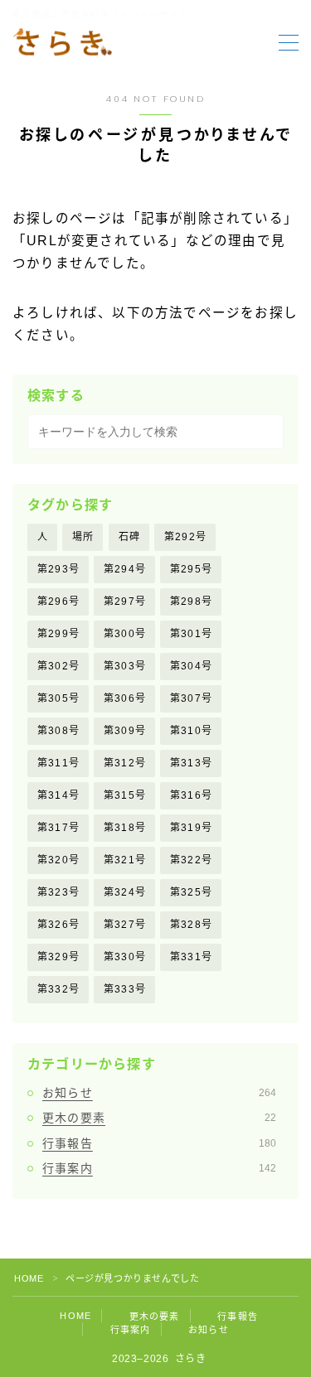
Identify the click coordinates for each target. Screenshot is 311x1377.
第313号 (191, 763)
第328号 (191, 924)
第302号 (58, 666)
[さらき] (62, 43)
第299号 (58, 634)
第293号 (58, 569)
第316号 (191, 795)
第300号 (125, 634)
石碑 (129, 537)
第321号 (125, 860)
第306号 (125, 698)
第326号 (58, 924)
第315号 (125, 795)
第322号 (191, 860)
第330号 (125, 957)
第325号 (191, 892)
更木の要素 (159, 1117)
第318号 (125, 827)
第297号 (125, 601)
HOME (28, 1278)
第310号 (191, 731)
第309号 (125, 731)
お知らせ (159, 1092)
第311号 (58, 763)
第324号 (125, 892)
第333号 (125, 989)
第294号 (125, 569)
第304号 (191, 666)
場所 (83, 537)
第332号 (58, 989)
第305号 (58, 698)
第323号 (58, 892)
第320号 (58, 860)
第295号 (191, 569)
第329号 (58, 957)
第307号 (191, 698)
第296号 (58, 601)
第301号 (191, 634)
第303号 (125, 666)
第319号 (191, 827)
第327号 (125, 924)
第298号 (191, 601)
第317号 (58, 827)
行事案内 (159, 1168)
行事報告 (159, 1143)
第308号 (58, 731)
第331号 (191, 957)
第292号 (185, 537)
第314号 (58, 795)
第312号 (125, 763)
